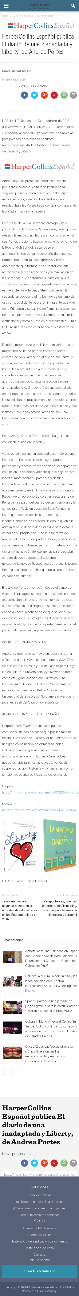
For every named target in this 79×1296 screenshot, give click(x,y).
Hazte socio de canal (39, 1248)
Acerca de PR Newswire (39, 1228)
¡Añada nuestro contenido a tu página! (39, 1208)
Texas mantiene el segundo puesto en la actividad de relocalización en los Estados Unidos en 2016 (20, 910)
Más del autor (14, 940)
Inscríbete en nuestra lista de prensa (39, 1201)
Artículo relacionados (19, 934)
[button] (73, 5)
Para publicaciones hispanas (40, 1215)
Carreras (39, 1254)
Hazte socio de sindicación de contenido (39, 1241)
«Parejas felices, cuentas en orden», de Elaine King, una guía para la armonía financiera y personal (59, 908)
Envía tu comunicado (39, 1271)
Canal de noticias (40, 1195)
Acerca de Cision (39, 1235)
